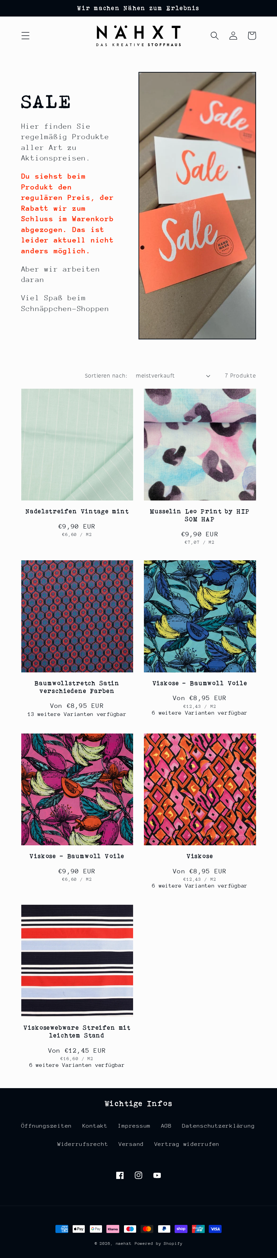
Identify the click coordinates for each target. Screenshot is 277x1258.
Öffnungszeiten (46, 1126)
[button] (25, 35)
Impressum (134, 1126)
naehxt (124, 1243)
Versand (131, 1144)
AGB (166, 1126)
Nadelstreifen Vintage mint (77, 511)
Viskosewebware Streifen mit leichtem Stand (77, 1031)
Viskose (199, 856)
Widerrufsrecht (82, 1144)
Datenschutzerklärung (218, 1126)
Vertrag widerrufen (187, 1144)
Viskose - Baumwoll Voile (200, 683)
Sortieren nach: (106, 375)
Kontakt (95, 1126)
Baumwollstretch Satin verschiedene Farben (77, 687)
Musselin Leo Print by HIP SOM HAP (200, 515)
